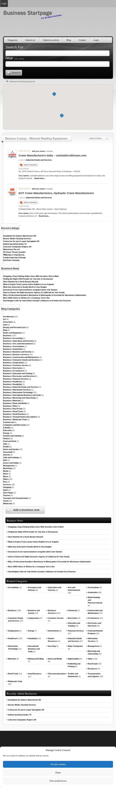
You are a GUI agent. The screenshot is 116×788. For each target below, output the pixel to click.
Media (5, 471)
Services (7, 485)
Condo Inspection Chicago (14, 258)
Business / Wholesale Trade (15, 420)
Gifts (5, 444)
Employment (13, 631)
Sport (5, 490)
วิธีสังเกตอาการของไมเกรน (13, 255)
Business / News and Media (15, 403)
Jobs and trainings (11, 457)
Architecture (8, 317)
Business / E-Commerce (13, 371)
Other (90, 659)
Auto (5, 325)
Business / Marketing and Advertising (19, 398)
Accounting (13, 587)
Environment (53, 631)
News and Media (55, 659)
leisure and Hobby (11, 463)
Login (96, 40)
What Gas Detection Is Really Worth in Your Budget (25, 287)
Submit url (30, 40)
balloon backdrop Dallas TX (15, 244)
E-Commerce (93, 618)
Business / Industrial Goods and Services (21, 387)
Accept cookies (58, 764)
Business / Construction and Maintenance (21, 357)
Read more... (39, 178)
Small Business (34, 674)
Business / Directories (12, 368)
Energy (6, 433)
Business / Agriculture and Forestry (18, 341)
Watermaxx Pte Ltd (11, 249)
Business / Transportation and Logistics (20, 417)
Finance (6, 439)
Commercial (8, 422)
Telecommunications (57, 674)
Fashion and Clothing (12, 436)
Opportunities (73, 659)
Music (5, 476)
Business (7, 336)
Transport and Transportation (15, 498)
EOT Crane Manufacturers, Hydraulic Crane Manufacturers (56, 193)
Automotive (93, 592)
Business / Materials (12, 401)
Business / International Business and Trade (22, 395)
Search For (14, 47)
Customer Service (56, 618)
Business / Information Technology (18, 392)
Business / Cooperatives (13, 363)
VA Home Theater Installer (14, 252)
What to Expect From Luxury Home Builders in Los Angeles (28, 284)
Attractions (8, 322)
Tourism (6, 495)
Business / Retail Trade (13, 411)
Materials (12, 659)
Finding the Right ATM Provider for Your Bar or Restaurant (28, 279)
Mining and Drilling (36, 659)
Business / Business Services (16, 355)
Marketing (7, 468)
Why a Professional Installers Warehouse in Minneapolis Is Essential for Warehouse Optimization (44, 295)
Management (8, 466)
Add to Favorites (30, 165)
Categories (13, 40)
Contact (82, 40)
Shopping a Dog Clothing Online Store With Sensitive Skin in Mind (31, 276)
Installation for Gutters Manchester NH (19, 236)
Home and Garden (11, 449)
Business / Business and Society (17, 352)
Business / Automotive (13, 349)
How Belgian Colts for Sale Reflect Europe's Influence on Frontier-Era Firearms (37, 301)
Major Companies (75, 646)
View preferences (58, 781)
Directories (72, 618)
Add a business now (26, 509)
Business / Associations (13, 346)
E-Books (7, 428)
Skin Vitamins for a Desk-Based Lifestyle (20, 282)
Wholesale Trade (15, 681)
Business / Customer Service (15, 365)
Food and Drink (9, 441)
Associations (93, 587)
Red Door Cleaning (11, 260)
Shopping (7, 487)
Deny (58, 772)
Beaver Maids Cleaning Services (17, 239)
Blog (69, 40)
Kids (5, 460)
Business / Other (10, 406)
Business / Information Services (17, 390)
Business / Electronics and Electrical (19, 376)
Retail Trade (13, 674)
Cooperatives (34, 618)
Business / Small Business (14, 414)
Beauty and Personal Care (14, 327)
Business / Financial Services (16, 379)
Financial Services (76, 631)
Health (6, 447)
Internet (6, 455)
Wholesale (7, 504)
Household (7, 452)
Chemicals (72, 610)
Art (4, 319)
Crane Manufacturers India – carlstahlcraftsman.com (52, 155)
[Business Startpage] (7, 82)
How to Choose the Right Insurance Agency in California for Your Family (34, 292)
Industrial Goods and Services (39, 160)
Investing (52, 646)
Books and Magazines (12, 333)
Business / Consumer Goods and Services (21, 360)
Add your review (38, 151)
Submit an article (51, 40)
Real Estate (93, 664)
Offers (6, 479)
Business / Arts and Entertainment (18, 344)
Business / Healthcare (12, 382)
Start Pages (8, 493)
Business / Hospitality (12, 384)
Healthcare (13, 638)
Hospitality (32, 638)
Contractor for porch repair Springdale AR (21, 241)
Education (7, 430)
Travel (5, 501)
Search (16, 72)
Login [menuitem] (4, 3)
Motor (5, 474)
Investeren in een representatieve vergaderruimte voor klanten (30, 290)
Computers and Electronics (15, 425)
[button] (62, 116)
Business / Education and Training (17, 373)
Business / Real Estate (13, 409)
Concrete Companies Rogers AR (17, 247)
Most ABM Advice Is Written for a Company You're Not (26, 298)
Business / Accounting (13, 338)
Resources (92, 669)
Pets (5, 482)
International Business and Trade (34, 649)
